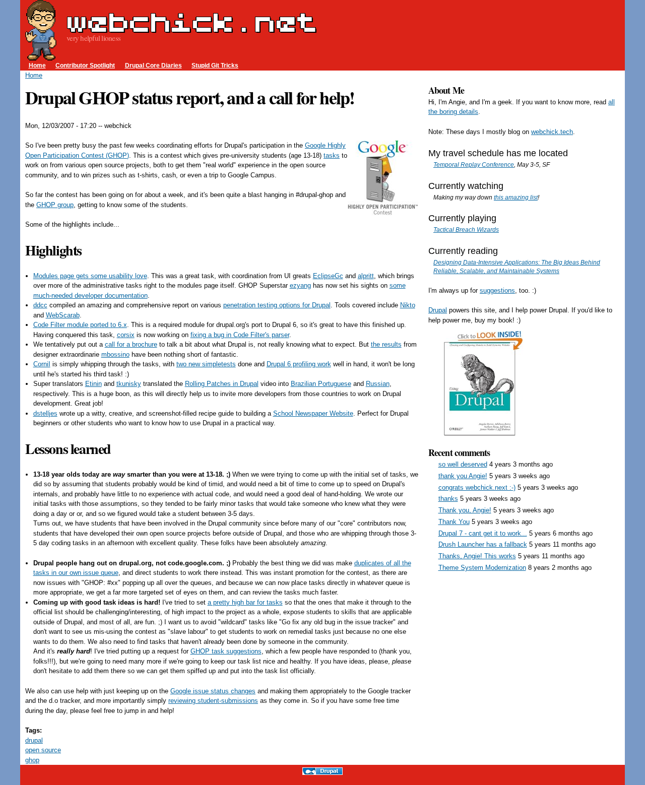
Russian (378, 383)
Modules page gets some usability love (90, 276)
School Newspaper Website (313, 413)
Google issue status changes (212, 691)
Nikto (407, 305)
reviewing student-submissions (213, 700)
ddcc (40, 305)
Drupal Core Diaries (153, 65)
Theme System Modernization (482, 567)
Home (37, 65)
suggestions (497, 290)
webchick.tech (552, 132)
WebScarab (63, 315)
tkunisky (128, 383)
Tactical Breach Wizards (466, 229)
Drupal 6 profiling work (299, 364)
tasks (332, 155)
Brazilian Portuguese (321, 383)
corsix (126, 335)
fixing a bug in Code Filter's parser (239, 335)
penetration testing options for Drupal (277, 305)
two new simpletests (206, 364)
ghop (32, 760)
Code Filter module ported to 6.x (80, 325)
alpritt (366, 276)
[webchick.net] (40, 55)
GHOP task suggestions (226, 651)
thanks (448, 498)
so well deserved (462, 464)
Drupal (437, 310)
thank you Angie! (462, 476)
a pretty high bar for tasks (245, 602)
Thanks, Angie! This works (477, 556)
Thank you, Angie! (464, 510)
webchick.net (191, 22)
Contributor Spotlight (85, 65)
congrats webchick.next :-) (476, 487)
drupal (34, 740)
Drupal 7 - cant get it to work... (482, 533)
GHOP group (55, 205)
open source (43, 750)
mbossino (115, 354)
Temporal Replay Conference (473, 164)
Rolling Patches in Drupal (222, 383)
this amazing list (516, 197)
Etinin (93, 383)
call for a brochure (131, 344)
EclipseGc (328, 276)
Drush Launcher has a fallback (482, 544)
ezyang (300, 285)
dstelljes (45, 413)
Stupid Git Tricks (214, 65)
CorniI (41, 364)
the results (386, 344)
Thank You (454, 522)
